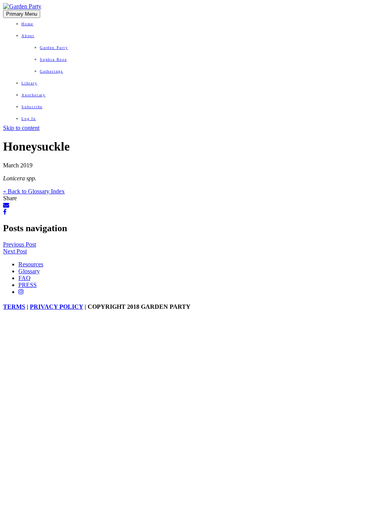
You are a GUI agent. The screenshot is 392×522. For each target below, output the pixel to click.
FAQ (24, 278)
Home (27, 24)
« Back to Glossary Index (34, 191)
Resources (30, 264)
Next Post (15, 251)
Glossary (29, 271)
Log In (28, 119)
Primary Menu (21, 14)
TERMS (14, 306)
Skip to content (21, 128)
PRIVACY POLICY (56, 306)
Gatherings (51, 71)
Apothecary (33, 95)
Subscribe (31, 107)
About (27, 36)
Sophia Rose (53, 59)
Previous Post (19, 244)
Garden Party (54, 47)
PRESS (27, 285)
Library (29, 83)
